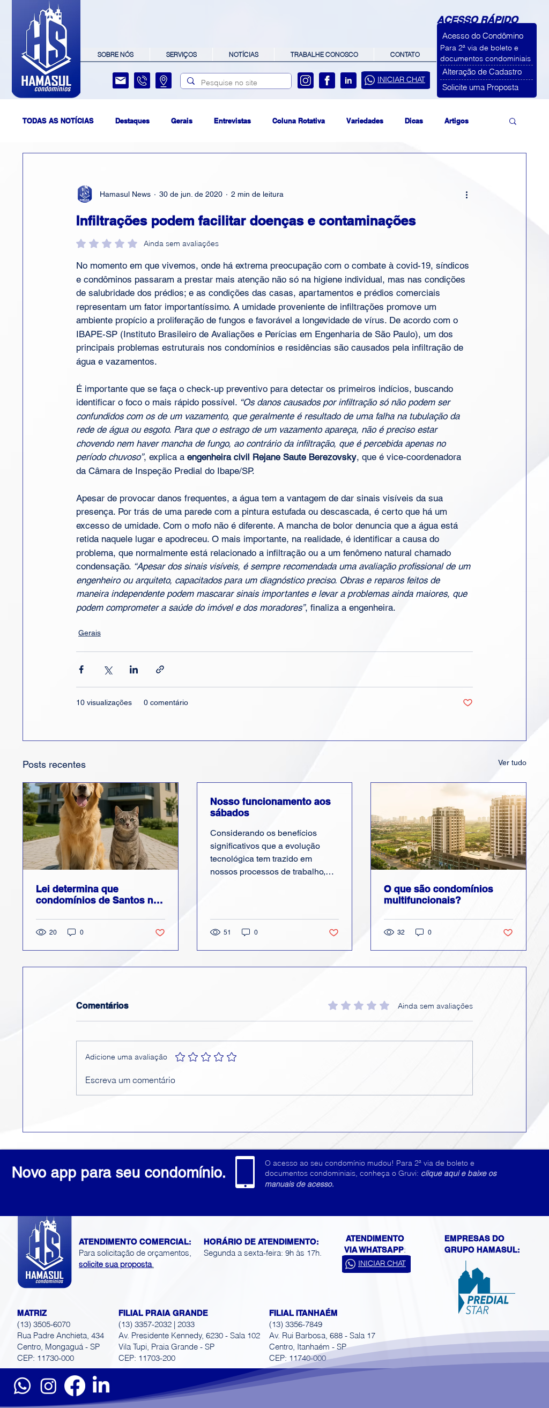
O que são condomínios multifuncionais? (438, 894)
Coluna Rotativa (298, 120)
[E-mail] (121, 80)
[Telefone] (142, 80)
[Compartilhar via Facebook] (81, 669)
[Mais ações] (466, 194)
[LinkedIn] (348, 80)
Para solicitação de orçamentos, (135, 1253)
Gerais (181, 120)
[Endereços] (163, 80)
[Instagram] (306, 80)
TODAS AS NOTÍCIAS (58, 120)
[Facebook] (327, 80)
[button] (487, 35)
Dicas (414, 120)
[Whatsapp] (22, 1385)
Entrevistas (232, 120)
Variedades (364, 120)
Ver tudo (512, 762)
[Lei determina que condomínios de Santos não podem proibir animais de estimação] (100, 826)
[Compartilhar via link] (160, 669)
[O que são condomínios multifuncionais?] (448, 826)
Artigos (456, 120)
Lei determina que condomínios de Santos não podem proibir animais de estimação (100, 894)
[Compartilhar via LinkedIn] (134, 669)
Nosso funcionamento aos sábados (270, 807)
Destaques (132, 120)
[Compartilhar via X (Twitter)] (107, 669)
